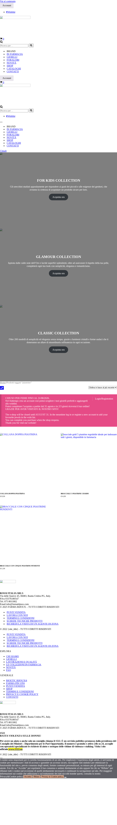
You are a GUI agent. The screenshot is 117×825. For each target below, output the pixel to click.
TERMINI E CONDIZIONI (20, 618)
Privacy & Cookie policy (52, 777)
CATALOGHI (14, 68)
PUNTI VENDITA (16, 612)
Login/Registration (104, 398)
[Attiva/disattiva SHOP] (115, 140)
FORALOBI (13, 60)
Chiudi (3, 151)
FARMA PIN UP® (15, 683)
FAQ (8, 670)
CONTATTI (13, 71)
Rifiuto (36, 777)
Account (6, 5)
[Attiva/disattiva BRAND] (115, 126)
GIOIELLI (12, 57)
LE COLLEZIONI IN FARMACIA (23, 664)
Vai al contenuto (8, 1)
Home (3, 382)
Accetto (27, 777)
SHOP (9, 688)
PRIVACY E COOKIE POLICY (22, 694)
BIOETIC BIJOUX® (16, 680)
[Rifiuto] (65, 777)
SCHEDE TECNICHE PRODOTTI (24, 621)
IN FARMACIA (15, 54)
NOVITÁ (11, 63)
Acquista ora (58, 197)
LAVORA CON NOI (17, 615)
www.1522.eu (15, 749)
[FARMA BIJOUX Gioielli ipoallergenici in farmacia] (15, 18)
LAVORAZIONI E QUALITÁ (21, 662)
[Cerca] (1, 42)
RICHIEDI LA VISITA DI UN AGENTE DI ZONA (32, 624)
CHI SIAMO (12, 656)
